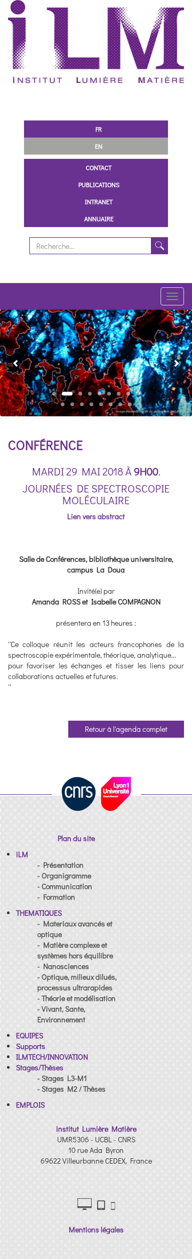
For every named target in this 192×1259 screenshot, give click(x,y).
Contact (98, 167)
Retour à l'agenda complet (126, 729)
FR (98, 129)
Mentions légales (96, 1229)
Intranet (99, 201)
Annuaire (99, 218)
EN (98, 146)
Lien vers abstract (96, 516)
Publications (98, 184)
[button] (11, 363)
